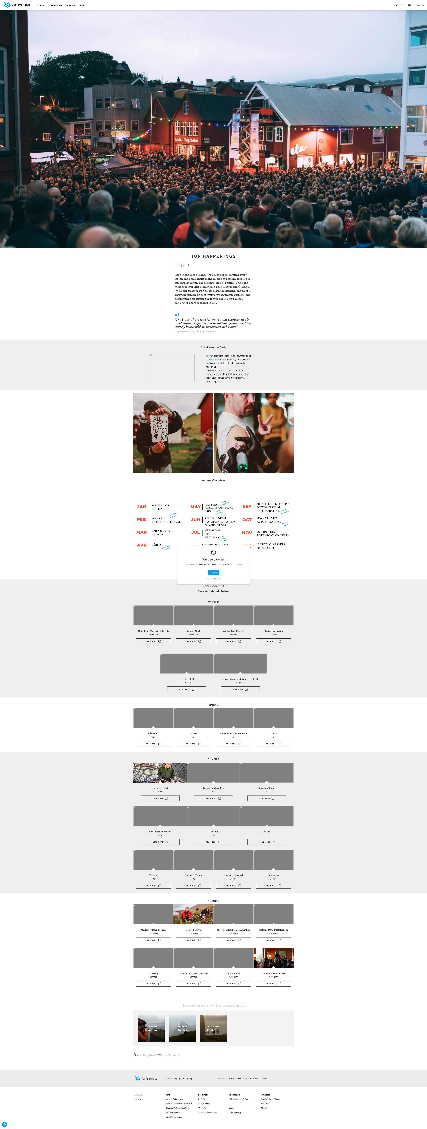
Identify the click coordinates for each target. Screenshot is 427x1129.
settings (239, 564)
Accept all (213, 573)
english (138, 1099)
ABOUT (83, 5)
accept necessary (213, 578)
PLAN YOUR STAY (55, 5)
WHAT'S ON (70, 5)
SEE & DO (40, 5)
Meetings (420, 5)
